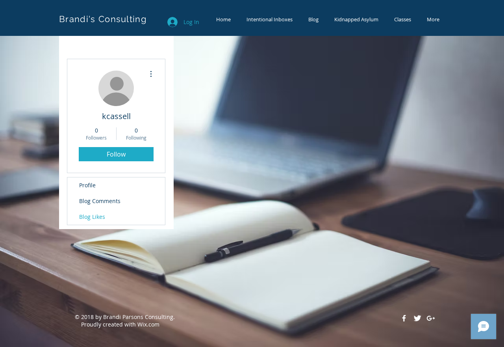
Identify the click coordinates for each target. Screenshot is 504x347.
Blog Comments (99, 201)
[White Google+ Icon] (430, 318)
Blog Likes (92, 216)
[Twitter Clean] (417, 318)
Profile (87, 185)
